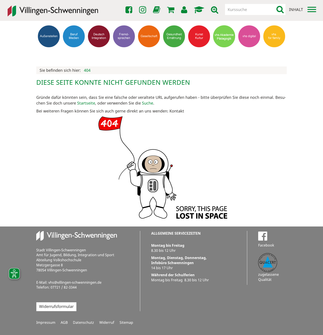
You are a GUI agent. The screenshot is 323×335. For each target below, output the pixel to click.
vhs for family (274, 52)
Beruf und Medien (73, 54)
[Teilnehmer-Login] (185, 10)
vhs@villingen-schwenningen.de (75, 282)
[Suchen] (280, 9)
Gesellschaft (149, 52)
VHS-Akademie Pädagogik (224, 54)
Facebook (266, 245)
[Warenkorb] (171, 10)
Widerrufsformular (56, 306)
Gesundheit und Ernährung (174, 56)
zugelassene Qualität (268, 277)
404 (87, 70)
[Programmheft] (157, 11)
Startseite (86, 103)
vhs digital (249, 52)
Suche (147, 103)
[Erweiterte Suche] (215, 10)
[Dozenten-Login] (200, 10)
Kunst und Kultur (199, 54)
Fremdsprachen (123, 52)
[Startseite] (53, 8)
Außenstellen (48, 52)
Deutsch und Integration (99, 54)
